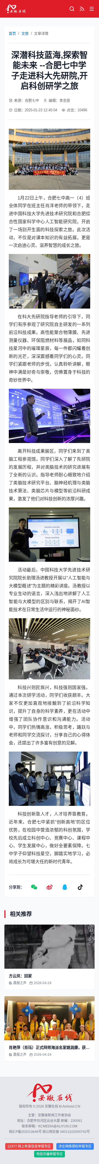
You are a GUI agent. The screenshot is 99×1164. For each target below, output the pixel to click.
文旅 (25, 33)
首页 (12, 33)
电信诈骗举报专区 (49, 1154)
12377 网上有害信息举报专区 (29, 1146)
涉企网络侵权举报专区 (75, 1146)
